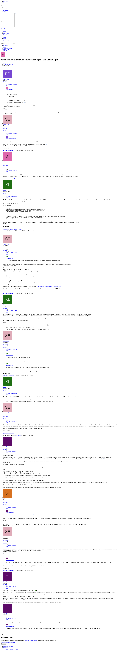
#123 (7, 171)
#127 (7, 350)
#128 (7, 394)
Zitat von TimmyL (10, 512)
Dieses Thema (6, 33)
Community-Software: (9, 649)
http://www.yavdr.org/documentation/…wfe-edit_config (49, 286)
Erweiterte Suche (7, 40)
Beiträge (5, 81)
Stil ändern (3, 643)
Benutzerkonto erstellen (6, 642)
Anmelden (5, 8)
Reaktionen (5, 128)
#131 (7, 508)
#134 (7, 619)
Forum (4, 38)
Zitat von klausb (9, 258)
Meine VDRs (7, 148)
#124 (7, 197)
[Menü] (1, 5)
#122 (7, 134)
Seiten (4, 37)
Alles (4, 31)
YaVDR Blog (13, 178)
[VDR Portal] (25, 26)
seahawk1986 (18, 435)
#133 (7, 588)
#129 (7, 422)
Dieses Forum (6, 34)
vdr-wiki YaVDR (6, 178)
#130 (7, 452)
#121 (7, 85)
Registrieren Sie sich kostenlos (30, 640)
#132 (7, 546)
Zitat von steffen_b (10, 89)
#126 (7, 312)
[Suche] (14, 43)
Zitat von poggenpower (11, 138)
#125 (7, 254)
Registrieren (5, 10)
